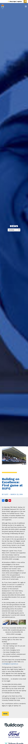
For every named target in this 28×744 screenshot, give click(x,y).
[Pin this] (10, 500)
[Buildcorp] (14, 725)
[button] (25, 1)
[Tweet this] (6, 500)
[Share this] (3, 500)
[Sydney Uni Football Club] (2, 6)
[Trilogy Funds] (14, 741)
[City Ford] (14, 732)
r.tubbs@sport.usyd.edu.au (10, 664)
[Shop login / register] (9, 1)
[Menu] (26, 6)
